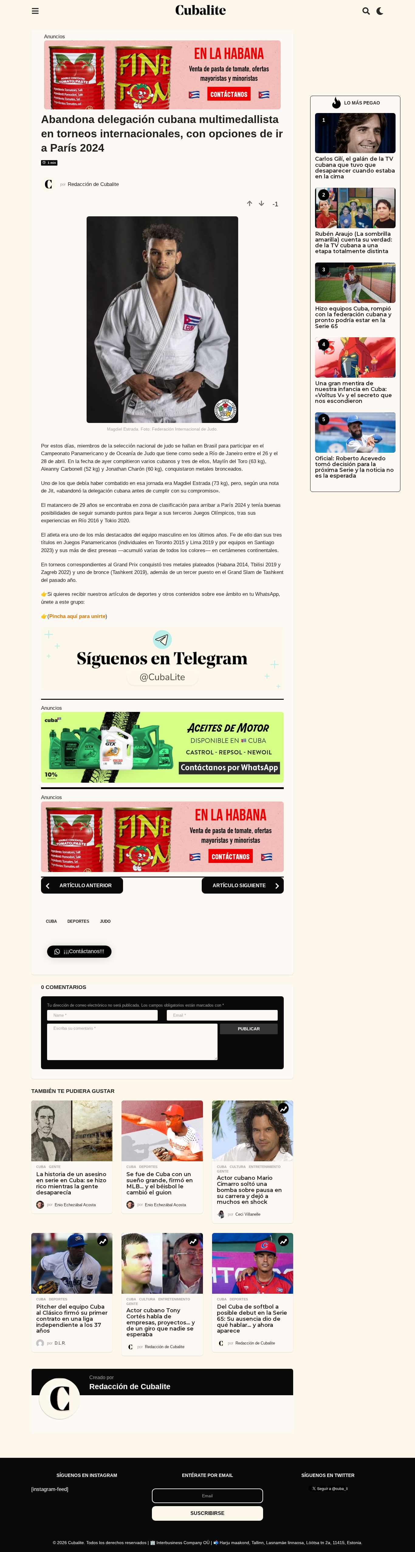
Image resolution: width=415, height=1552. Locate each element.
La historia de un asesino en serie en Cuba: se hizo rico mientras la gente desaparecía (71, 1183)
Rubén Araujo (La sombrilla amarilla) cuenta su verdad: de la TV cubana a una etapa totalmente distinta (353, 243)
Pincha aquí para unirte (77, 616)
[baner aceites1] (162, 747)
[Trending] (283, 1108)
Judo (105, 921)
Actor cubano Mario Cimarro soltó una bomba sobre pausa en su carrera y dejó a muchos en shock (249, 1190)
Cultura (238, 1167)
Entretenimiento (265, 1167)
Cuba (51, 921)
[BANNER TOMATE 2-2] (162, 74)
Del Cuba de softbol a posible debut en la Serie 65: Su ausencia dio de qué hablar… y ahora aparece (252, 1318)
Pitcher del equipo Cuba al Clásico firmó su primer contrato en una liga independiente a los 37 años (72, 1318)
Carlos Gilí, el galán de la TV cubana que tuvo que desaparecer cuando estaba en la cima (355, 168)
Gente (54, 1167)
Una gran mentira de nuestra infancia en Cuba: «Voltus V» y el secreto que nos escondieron (353, 392)
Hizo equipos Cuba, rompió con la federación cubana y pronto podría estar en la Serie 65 (353, 317)
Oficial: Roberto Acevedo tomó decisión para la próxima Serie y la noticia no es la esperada (354, 467)
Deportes (78, 921)
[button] (35, 11)
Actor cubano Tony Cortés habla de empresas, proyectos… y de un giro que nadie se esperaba (160, 1322)
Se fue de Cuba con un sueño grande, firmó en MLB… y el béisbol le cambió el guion (159, 1183)
